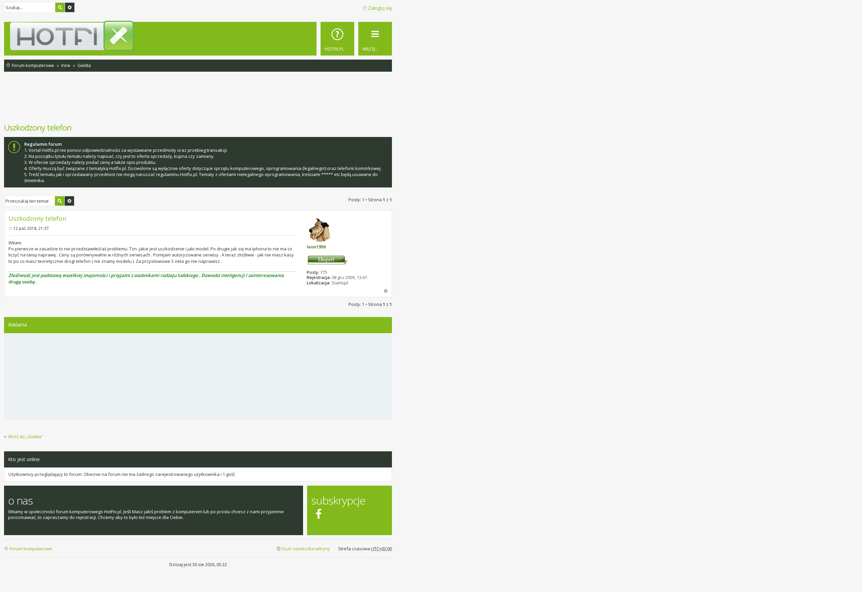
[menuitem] (337, 39)
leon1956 (316, 247)
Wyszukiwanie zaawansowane (69, 7)
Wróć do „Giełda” (25, 437)
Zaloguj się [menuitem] (380, 8)
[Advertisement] (198, 100)
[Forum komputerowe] (199, 36)
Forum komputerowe (31, 549)
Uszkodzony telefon (37, 127)
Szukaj (60, 7)
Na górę (386, 291)
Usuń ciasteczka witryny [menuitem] (305, 549)
